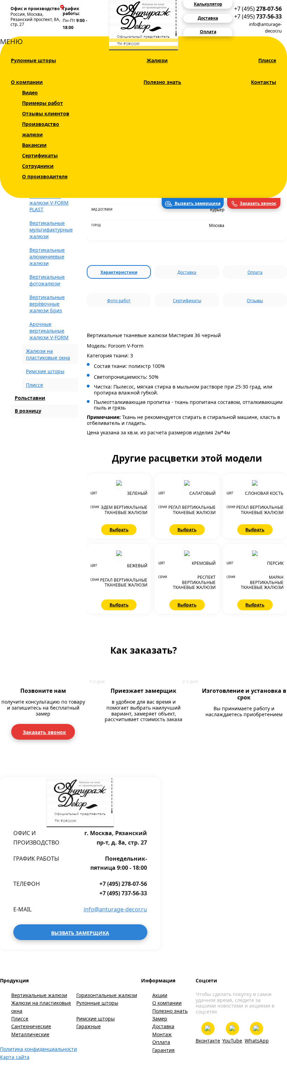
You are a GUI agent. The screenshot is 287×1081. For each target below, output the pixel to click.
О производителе (45, 176)
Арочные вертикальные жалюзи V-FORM (49, 331)
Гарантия (163, 1050)
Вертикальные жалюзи (39, 995)
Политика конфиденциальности (38, 1049)
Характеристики (119, 272)
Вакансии (34, 145)
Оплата (254, 272)
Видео (30, 92)
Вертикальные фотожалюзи (47, 280)
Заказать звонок (258, 203)
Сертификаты (40, 155)
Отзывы (255, 301)
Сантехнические (31, 1026)
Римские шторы (45, 371)
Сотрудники (38, 166)
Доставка (186, 272)
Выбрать (119, 530)
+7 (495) (258, 9)
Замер (159, 1018)
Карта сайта (14, 1057)
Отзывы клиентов (45, 113)
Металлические (30, 1034)
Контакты (263, 82)
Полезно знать (162, 82)
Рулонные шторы (33, 60)
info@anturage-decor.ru (265, 27)
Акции (159, 995)
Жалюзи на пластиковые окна (41, 1007)
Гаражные (88, 1026)
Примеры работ (42, 103)
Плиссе (267, 60)
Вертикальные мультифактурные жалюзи (51, 230)
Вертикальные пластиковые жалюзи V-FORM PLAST (49, 199)
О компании (27, 82)
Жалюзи (157, 60)
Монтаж (162, 1034)
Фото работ (119, 301)
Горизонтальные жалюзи (106, 995)
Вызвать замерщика (197, 203)
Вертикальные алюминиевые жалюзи (47, 256)
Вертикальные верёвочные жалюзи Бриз (47, 304)
